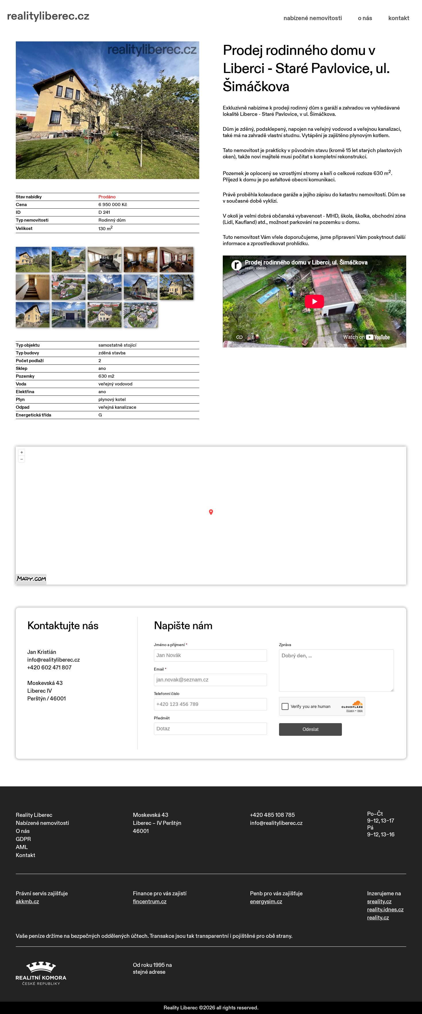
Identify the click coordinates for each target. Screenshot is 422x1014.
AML (22, 847)
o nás (365, 18)
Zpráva (285, 644)
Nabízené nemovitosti (42, 823)
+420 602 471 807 (49, 667)
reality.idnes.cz (385, 909)
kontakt (398, 18)
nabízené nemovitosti (313, 18)
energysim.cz (266, 901)
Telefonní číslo (166, 693)
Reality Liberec (34, 815)
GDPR (23, 839)
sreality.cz (379, 901)
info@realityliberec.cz (53, 659)
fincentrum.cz (150, 901)
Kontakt (25, 855)
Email (159, 669)
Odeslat (310, 729)
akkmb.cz (27, 901)
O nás (23, 831)
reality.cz (378, 917)
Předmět (162, 718)
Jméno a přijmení (169, 644)
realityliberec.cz (48, 16)
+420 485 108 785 (272, 815)
